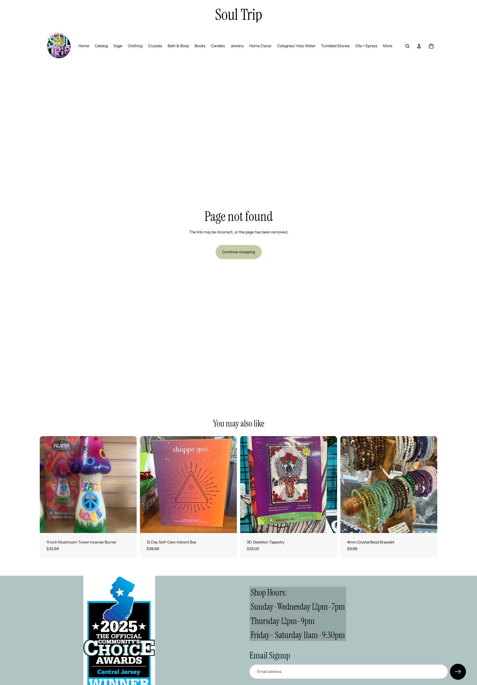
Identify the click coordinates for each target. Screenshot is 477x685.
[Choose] (429, 524)
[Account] (419, 46)
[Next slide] (228, 485)
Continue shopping (238, 251)
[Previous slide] (148, 485)
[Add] (128, 524)
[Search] (407, 46)
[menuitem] (387, 46)
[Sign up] (458, 672)
